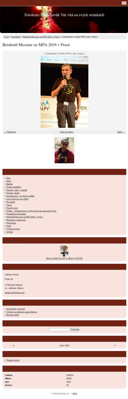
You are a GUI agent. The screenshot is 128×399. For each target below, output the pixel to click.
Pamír (9, 205)
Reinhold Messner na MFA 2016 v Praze (41, 37)
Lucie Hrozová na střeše (17, 199)
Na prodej (10, 202)
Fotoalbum (16, 37)
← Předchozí (10, 132)
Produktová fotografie (16, 214)
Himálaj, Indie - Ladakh (16, 190)
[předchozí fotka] (7, 92)
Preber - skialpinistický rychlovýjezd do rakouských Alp (31, 211)
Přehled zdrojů (12, 360)
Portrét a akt (12, 208)
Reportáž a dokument (16, 220)
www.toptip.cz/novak (15, 309)
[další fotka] (121, 92)
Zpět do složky (66, 132)
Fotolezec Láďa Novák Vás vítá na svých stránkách (64, 14)
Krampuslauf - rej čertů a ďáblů (20, 196)
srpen (62, 345)
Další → (121, 132)
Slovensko (11, 223)
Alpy (8, 178)
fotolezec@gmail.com (15, 292)
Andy (8, 181)
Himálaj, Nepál (13, 193)
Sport (8, 226)
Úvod (6, 37)
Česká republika (13, 187)
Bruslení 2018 (12, 315)
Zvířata (9, 232)
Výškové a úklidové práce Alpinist (21, 312)
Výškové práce (13, 229)
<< (14, 345)
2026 (67, 345)
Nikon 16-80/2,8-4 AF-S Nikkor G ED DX (64, 258)
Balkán (9, 184)
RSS (75, 393)
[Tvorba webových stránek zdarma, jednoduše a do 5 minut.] (71, 394)
